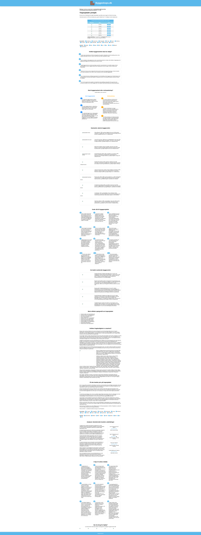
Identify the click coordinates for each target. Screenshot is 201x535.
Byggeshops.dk (103, 3)
